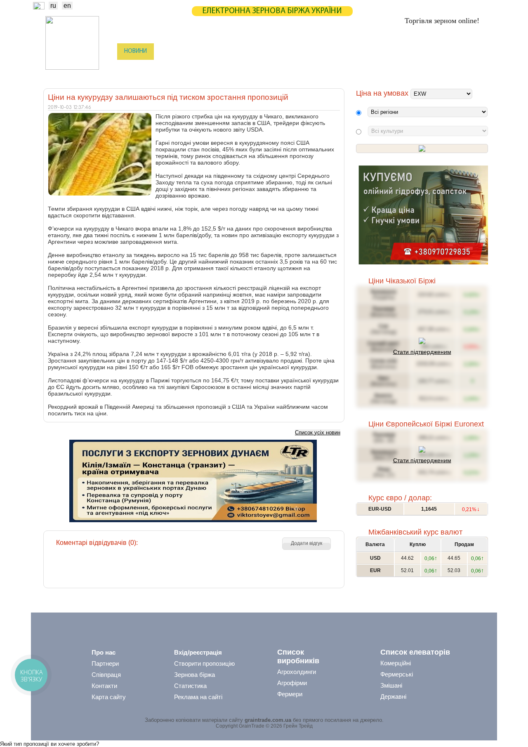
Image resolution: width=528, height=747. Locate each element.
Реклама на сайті (198, 696)
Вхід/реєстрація (198, 652)
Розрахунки (286, 51)
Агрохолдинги (296, 671)
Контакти (104, 685)
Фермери (289, 694)
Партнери (330, 51)
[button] (306, 543)
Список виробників (298, 656)
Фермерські (396, 674)
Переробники (425, 68)
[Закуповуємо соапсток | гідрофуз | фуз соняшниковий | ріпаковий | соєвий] (423, 262)
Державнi (393, 696)
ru (53, 5)
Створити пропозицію (204, 663)
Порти (303, 68)
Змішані (391, 685)
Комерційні (395, 663)
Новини (135, 51)
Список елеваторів (415, 652)
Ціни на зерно (378, 51)
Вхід (473, 52)
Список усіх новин (317, 432)
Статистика (208, 51)
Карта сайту (109, 696)
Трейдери (136, 68)
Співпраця (106, 674)
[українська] (39, 7)
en (67, 5)
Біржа (168, 51)
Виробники (177, 68)
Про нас (104, 652)
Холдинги (380, 68)
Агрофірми (292, 682)
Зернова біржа (194, 674)
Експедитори (264, 68)
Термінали (339, 68)
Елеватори (219, 68)
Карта (246, 51)
